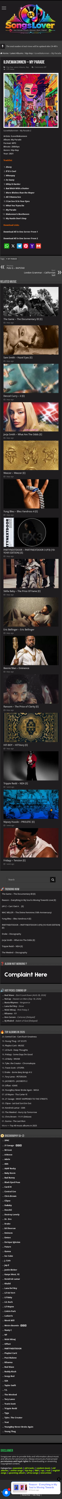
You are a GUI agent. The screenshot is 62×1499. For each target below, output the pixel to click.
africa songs (32, 1473)
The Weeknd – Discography (14, 952)
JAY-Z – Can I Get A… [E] (13, 906)
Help (11, 1492)
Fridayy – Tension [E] (14, 860)
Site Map (36, 1495)
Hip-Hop (29, 53)
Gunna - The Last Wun (15, 1121)
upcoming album (16, 1473)
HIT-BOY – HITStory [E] (15, 745)
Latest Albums (16, 53)
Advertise (26, 1495)
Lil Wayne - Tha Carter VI (16, 1094)
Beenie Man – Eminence (16, 668)
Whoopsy (10, 175)
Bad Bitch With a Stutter (17, 188)
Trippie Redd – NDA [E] (15, 783)
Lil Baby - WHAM (12, 1059)
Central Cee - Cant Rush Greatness (21, 1036)
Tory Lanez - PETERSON (15, 1077)
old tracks (29, 1468)
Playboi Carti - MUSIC (14, 1045)
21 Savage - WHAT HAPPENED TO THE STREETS (26, 1099)
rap (42, 1470)
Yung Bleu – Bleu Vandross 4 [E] (20, 511)
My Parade (11, 210)
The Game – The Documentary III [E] (22, 319)
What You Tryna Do (15, 205)
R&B (36, 1470)
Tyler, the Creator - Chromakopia (20, 1063)
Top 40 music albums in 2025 (23, 1125)
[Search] (52, 879)
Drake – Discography (11, 934)
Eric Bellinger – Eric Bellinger (18, 629)
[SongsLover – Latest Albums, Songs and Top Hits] (31, 18)
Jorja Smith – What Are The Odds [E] (22, 434)
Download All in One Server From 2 (20, 238)
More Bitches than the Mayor (20, 193)
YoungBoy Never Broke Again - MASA (22, 1090)
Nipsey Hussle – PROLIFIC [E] (19, 821)
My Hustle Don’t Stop (16, 218)
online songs (16, 1470)
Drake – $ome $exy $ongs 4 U (18, 1072)
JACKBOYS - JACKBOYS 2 (16, 1081)
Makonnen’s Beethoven (17, 214)
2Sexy (9, 167)
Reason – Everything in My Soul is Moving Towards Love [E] (29, 900)
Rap (27, 67)
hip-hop (28, 1470)
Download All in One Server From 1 (20, 232)
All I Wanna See (13, 197)
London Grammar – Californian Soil (39, 272)
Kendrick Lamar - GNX (15, 1108)
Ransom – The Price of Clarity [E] (21, 706)
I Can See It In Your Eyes (18, 201)
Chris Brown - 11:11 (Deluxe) (18, 1117)
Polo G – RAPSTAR (15, 267)
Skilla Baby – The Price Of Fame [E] (22, 591)
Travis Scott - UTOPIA (14, 1068)
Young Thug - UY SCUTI (15, 1041)
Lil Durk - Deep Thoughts (16, 1050)
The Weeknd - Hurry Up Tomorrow (21, 1112)
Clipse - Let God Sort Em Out (18, 1103)
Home (5, 53)
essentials (17, 1468)
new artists (45, 1473)
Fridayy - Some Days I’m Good (19, 1054)
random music (43, 1468)
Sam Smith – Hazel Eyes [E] (17, 357)
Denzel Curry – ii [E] (14, 396)
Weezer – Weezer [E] (14, 473)
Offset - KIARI (11, 1085)
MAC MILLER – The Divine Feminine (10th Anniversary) (27, 912)
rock (48, 1470)
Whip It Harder (13, 184)
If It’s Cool (11, 171)
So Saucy (10, 180)
